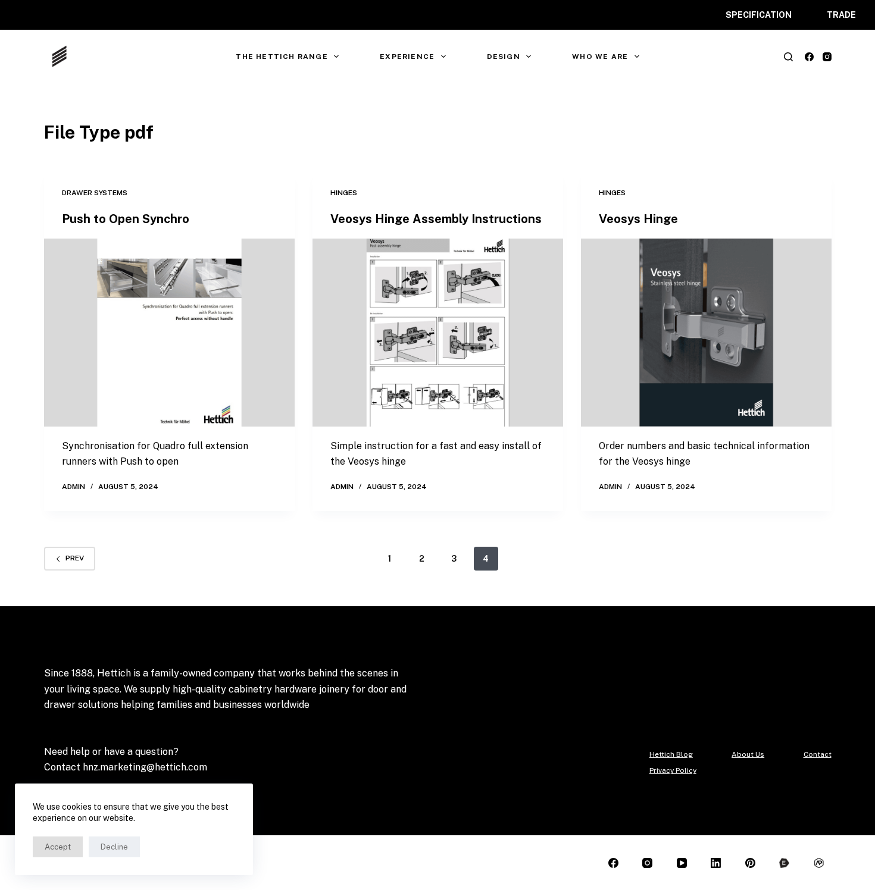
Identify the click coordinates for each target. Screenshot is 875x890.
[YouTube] (682, 863)
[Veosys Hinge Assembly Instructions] (437, 333)
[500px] (785, 863)
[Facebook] (809, 56)
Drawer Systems (94, 193)
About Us (748, 754)
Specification (759, 15)
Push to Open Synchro (125, 219)
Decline (114, 846)
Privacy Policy (672, 770)
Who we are (600, 56)
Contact (818, 754)
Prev (74, 558)
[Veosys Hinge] (706, 333)
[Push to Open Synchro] (169, 333)
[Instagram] (827, 56)
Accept (58, 846)
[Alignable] (819, 863)
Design (503, 56)
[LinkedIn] (716, 863)
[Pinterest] (750, 863)
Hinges (343, 193)
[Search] (788, 56)
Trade (841, 15)
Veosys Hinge (638, 219)
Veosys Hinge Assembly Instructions (436, 219)
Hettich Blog (671, 754)
